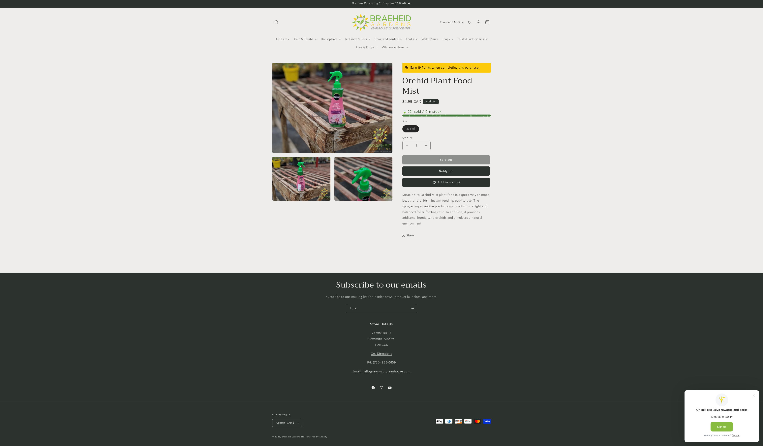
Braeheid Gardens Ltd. (293, 437)
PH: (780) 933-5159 (381, 362)
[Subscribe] (412, 308)
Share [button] (410, 235)
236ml (413, 129)
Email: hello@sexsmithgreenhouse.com (382, 371)
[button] (276, 22)
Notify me (446, 171)
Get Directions (381, 354)
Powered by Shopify (316, 437)
